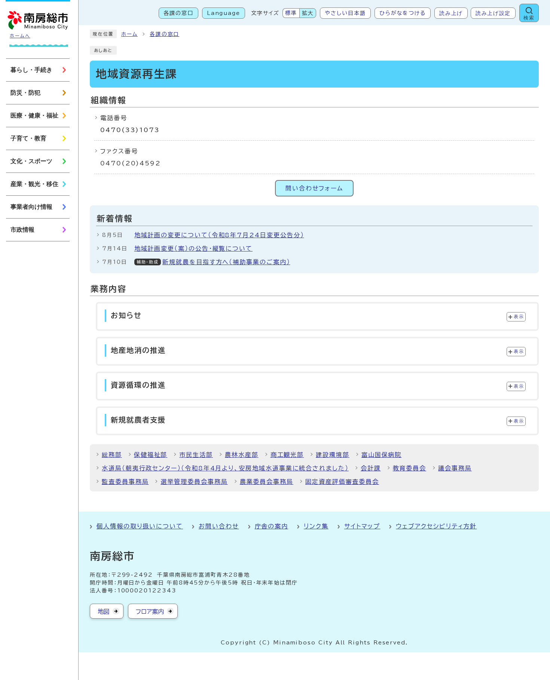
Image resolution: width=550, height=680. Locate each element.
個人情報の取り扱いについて (140, 526)
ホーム (129, 34)
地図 (104, 612)
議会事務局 (455, 468)
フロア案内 (150, 612)
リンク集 (316, 526)
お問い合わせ (219, 526)
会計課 (371, 468)
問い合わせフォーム (314, 188)
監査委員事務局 (125, 482)
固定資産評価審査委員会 (342, 482)
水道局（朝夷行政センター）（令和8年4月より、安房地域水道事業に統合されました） (225, 468)
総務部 (112, 455)
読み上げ (451, 13)
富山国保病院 (381, 455)
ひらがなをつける (402, 13)
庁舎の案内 (271, 526)
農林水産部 (242, 455)
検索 (528, 18)
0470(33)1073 (130, 130)
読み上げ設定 (493, 13)
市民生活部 (196, 455)
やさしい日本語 (345, 13)
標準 (291, 13)
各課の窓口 (178, 13)
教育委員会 (410, 468)
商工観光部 (287, 455)
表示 (519, 316)
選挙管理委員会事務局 (194, 482)
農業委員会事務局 (266, 482)
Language (223, 13)
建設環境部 (332, 455)
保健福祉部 (151, 455)
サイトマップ (362, 526)
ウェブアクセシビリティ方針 (436, 526)
